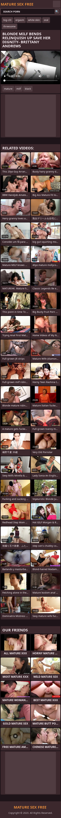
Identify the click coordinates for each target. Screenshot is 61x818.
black (28, 88)
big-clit (7, 20)
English (56, 4)
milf (18, 88)
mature (8, 88)
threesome (9, 26)
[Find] (57, 11)
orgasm (19, 20)
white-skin (34, 20)
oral (46, 20)
